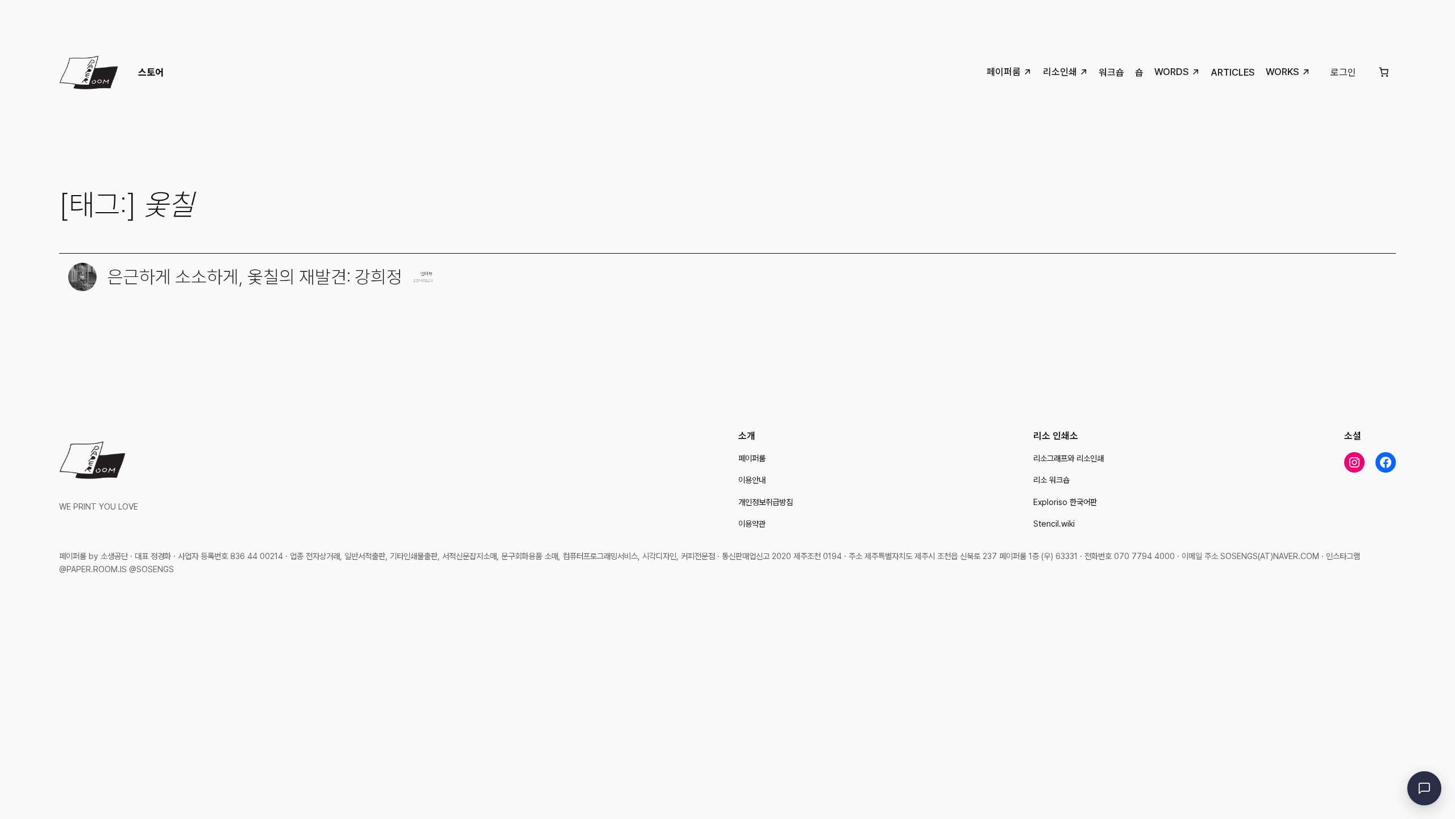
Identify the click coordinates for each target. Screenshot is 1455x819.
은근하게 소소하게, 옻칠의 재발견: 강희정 (254, 277)
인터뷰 (427, 273)
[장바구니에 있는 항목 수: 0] (1384, 72)
